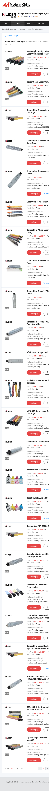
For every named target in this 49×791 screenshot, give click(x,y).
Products (19, 23)
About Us (30, 23)
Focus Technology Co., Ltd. (29, 782)
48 (22, 769)
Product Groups (12, 36)
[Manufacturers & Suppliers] (16, 4)
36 (17, 769)
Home (7, 23)
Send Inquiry (34, 74)
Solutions (41, 23)
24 (12, 769)
